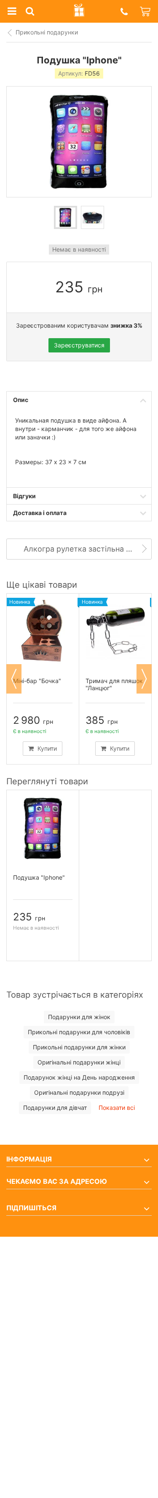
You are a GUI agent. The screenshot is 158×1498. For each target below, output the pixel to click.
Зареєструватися (79, 345)
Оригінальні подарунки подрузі (79, 1092)
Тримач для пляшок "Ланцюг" (114, 684)
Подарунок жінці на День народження (79, 1077)
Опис (20, 399)
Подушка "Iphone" (39, 877)
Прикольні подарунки (47, 32)
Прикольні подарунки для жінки (79, 1047)
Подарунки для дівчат (55, 1107)
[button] (124, 11)
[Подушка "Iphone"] (65, 217)
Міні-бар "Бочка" (37, 680)
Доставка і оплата (40, 512)
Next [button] (144, 679)
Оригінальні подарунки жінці (79, 1062)
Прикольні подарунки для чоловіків (79, 1031)
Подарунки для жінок (79, 1016)
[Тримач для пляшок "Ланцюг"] (115, 632)
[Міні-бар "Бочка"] (43, 632)
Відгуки (24, 495)
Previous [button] (13, 679)
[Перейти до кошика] (146, 11)
